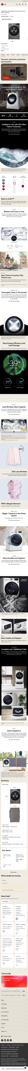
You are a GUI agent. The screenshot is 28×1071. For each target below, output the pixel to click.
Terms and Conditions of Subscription (9, 1053)
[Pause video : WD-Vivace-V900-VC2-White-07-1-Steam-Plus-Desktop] (14, 432)
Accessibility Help (14, 1056)
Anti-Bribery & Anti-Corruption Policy (9, 1049)
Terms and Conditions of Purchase (9, 1051)
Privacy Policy (4, 1047)
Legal (17, 1047)
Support (3, 1023)
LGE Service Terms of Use (18, 1045)
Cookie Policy (12, 1047)
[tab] (3, 54)
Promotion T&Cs (5, 1056)
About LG (4, 1031)
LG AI (2, 1027)
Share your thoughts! (6, 19)
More (2, 50)
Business (24, 1)
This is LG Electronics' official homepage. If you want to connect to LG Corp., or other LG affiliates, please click (14, 1063)
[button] (16, 4)
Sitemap (8, 1045)
